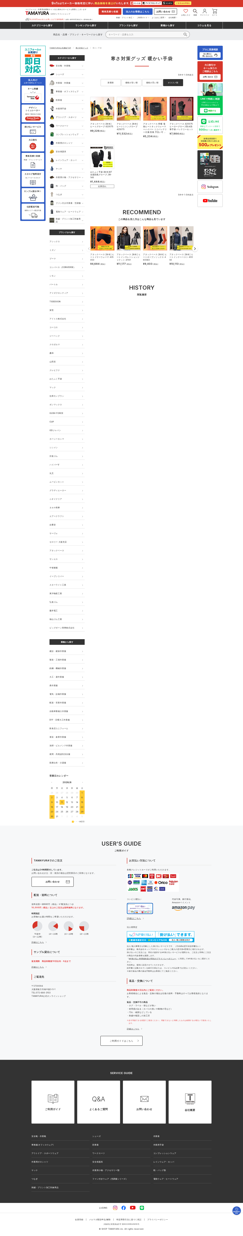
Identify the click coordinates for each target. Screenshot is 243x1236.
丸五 (52, 473)
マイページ (204, 15)
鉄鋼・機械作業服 (58, 668)
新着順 (111, 82)
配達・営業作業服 (58, 702)
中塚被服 (54, 567)
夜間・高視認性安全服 (60, 754)
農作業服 (54, 685)
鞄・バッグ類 (159, 1170)
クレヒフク (55, 370)
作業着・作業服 (63, 83)
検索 (195, 15)
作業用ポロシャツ (64, 143)
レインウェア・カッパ (66, 160)
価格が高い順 (152, 82)
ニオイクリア (56, 499)
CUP (52, 421)
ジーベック (55, 336)
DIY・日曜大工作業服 (60, 720)
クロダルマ (55, 344)
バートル (54, 284)
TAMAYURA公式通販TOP (60, 48)
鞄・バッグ (61, 186)
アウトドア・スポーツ (66, 117)
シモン (53, 276)
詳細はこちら (38, 942)
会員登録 (79, 1219)
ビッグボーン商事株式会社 (62, 628)
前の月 (52, 782)
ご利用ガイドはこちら (121, 1040)
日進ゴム (54, 456)
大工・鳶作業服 (57, 677)
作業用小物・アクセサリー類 (105, 1170)
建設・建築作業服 (58, 651)
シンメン (54, 447)
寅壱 (52, 310)
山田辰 (53, 361)
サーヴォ (54, 533)
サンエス (54, 559)
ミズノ (53, 250)
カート (214, 15)
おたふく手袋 (56, 379)
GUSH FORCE (56, 413)
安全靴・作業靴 (63, 65)
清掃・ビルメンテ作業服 (61, 745)
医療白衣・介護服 (58, 762)
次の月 (82, 782)
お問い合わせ (163, 11)
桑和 (52, 353)
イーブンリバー (57, 576)
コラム (204, 25)
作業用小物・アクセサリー (68, 177)
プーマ (53, 258)
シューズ (60, 74)
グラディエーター (58, 490)
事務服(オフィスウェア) (43, 1145)
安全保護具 (61, 151)
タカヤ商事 (55, 507)
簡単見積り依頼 (110, 11)
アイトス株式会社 (58, 318)
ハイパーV (54, 464)
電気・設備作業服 (58, 694)
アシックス (55, 241)
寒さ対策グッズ (82, 48)
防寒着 (59, 100)
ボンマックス (56, 404)
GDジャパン (55, 430)
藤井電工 (54, 610)
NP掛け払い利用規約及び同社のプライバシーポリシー (152, 959)
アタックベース (57, 550)
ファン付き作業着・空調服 (68, 203)
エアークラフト (57, 516)
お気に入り (185, 15)
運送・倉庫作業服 (58, 737)
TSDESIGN (55, 301)
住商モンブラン (57, 396)
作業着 (156, 1136)
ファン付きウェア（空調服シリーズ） (110, 1179)
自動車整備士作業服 (59, 711)
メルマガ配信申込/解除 (100, 1219)
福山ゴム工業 (56, 619)
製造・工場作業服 (58, 659)
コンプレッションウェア (67, 134)
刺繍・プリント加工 (124, 17)
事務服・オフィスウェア (67, 91)
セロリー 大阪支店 (58, 542)
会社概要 (172, 17)
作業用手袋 (61, 108)
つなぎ (59, 194)
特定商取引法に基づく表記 (128, 1219)
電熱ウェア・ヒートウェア (68, 211)
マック (53, 387)
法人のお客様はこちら (137, 11)
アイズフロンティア (59, 293)
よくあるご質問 (158, 17)
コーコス (54, 327)
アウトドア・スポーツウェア (45, 1153)
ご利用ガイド (142, 17)
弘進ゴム (54, 602)
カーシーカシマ (57, 439)
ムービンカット (57, 482)
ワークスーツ (62, 126)
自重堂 (53, 525)
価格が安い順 (131, 82)
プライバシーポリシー (157, 1219)
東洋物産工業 (56, 593)
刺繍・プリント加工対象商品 (68, 220)
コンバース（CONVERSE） (63, 267)
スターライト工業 (58, 585)
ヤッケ (59, 168)
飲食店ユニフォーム (59, 728)
